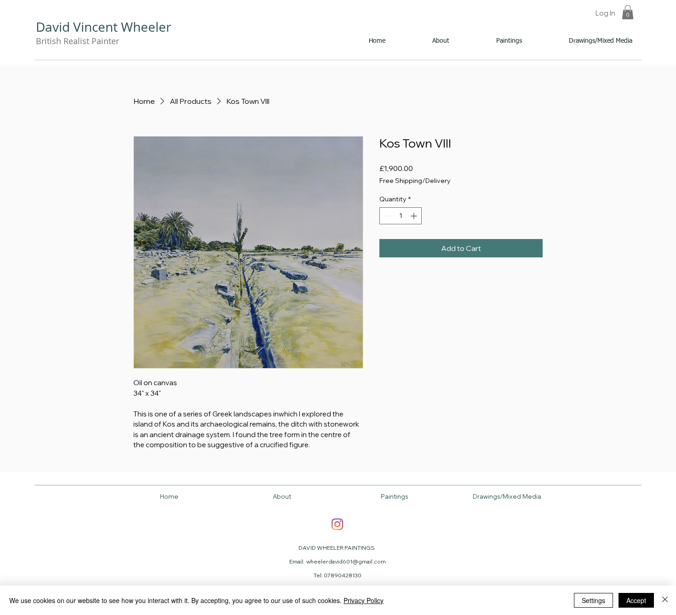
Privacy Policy (364, 600)
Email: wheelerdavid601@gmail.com (337, 561)
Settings (593, 600)
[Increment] (414, 216)
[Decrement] (386, 216)
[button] (628, 12)
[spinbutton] (400, 216)
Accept (636, 600)
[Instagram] (337, 524)
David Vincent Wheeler (103, 26)
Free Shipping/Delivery (415, 181)
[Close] (664, 600)
